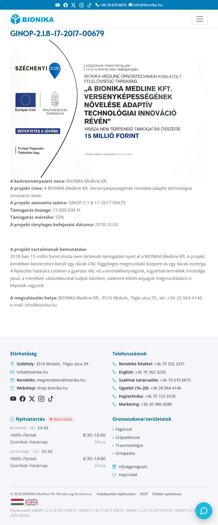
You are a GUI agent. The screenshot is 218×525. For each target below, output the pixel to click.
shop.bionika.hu (42, 388)
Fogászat (124, 429)
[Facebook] (65, 5)
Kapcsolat (128, 474)
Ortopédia (125, 453)
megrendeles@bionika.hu (51, 380)
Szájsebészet (128, 437)
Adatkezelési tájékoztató (116, 493)
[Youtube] (57, 5)
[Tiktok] (89, 5)
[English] (31, 502)
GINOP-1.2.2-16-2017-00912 (54, 510)
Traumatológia (129, 445)
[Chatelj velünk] (203, 510)
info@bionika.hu (147, 4)
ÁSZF (144, 493)
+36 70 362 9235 (142, 372)
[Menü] (200, 19)
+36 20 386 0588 (145, 404)
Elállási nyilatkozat (166, 493)
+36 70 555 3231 (152, 363)
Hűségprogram (133, 466)
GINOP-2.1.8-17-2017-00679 (101, 510)
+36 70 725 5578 (147, 396)
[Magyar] (17, 502)
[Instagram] (81, 5)
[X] (73, 5)
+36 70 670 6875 (112, 4)
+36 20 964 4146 (150, 388)
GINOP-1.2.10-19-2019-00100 (149, 510)
